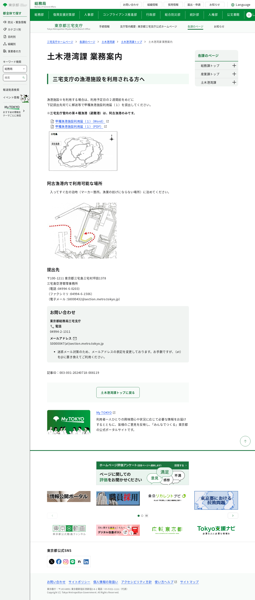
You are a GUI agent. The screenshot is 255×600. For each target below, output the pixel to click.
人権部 (213, 14)
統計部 (194, 14)
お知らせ (214, 4)
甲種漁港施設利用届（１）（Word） (80, 121)
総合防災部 (172, 14)
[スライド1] (139, 516)
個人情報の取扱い (105, 581)
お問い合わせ (131, 4)
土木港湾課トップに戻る (118, 392)
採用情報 (173, 4)
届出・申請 (193, 4)
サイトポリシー (79, 581)
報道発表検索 (11, 89)
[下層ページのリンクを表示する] (234, 65)
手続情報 (104, 26)
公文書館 (233, 14)
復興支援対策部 (64, 14)
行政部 (151, 14)
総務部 (39, 14)
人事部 (89, 14)
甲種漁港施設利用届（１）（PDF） (79, 126)
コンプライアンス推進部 (120, 14)
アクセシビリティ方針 (136, 581)
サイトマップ (189, 581)
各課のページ (195, 26)
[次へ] (233, 516)
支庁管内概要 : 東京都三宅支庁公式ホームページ (148, 26)
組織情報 (152, 4)
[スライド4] (142, 516)
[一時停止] (146, 516)
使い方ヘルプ (164, 581)
